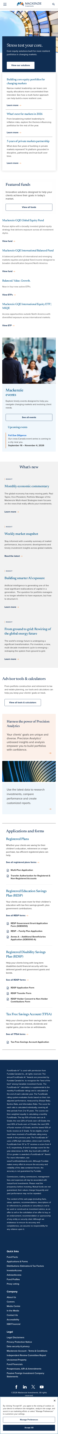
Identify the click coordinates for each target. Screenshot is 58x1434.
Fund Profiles (13, 1279)
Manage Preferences (29, 1420)
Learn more (12, 105)
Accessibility (13, 1319)
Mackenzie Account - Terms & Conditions (27, 1351)
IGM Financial (13, 1324)
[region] (29, 1415)
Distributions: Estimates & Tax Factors (25, 1266)
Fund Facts (12, 1257)
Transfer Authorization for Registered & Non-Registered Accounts (30, 877)
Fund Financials (15, 1364)
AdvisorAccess (14, 1275)
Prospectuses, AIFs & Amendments (24, 1368)
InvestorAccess (14, 1270)
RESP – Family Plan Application (26, 931)
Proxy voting (13, 1283)
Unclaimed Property (16, 1359)
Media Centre (13, 1306)
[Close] (55, 1401)
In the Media (13, 1310)
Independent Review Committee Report (26, 1355)
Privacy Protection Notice (19, 1342)
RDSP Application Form (22, 987)
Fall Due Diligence (17, 435)
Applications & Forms (17, 1261)
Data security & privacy (18, 1346)
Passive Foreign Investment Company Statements (25, 1375)
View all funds (29, 207)
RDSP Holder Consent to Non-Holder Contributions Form (29, 1000)
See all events (29, 417)
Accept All (29, 1428)
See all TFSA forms (15, 1034)
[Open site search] (53, 4)
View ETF (7, 325)
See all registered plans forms (21, 862)
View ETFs (7, 294)
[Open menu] (4, 4)
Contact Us (12, 1315)
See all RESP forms (15, 915)
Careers (10, 1301)
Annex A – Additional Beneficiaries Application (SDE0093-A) (28, 938)
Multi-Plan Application (22, 870)
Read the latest (12, 556)
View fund (7, 241)
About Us (11, 1297)
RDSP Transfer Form (21, 993)
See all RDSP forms (16, 979)
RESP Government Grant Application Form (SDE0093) (29, 925)
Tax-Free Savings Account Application (30, 1042)
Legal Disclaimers (15, 1337)
